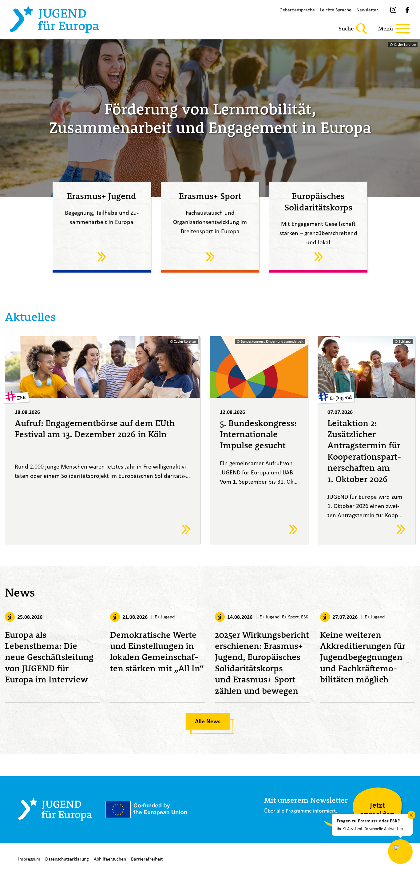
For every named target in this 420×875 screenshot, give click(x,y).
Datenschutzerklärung (67, 859)
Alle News (207, 721)
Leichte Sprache (335, 9)
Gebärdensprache (297, 9)
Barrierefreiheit (147, 859)
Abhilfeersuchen (110, 859)
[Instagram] (393, 9)
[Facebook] (407, 9)
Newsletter (367, 9)
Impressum (29, 859)
